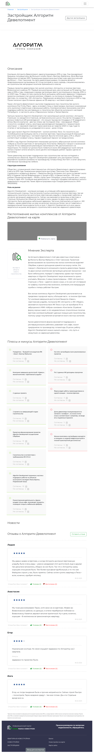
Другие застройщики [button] (76, 18)
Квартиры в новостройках (18, 738)
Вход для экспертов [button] (35, 750)
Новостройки (13, 742)
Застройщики (13, 745)
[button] (43, 36)
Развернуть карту (47, 239)
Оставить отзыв (78, 534)
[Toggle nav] (85, 3)
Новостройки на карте (57, 742)
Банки (51, 738)
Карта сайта (53, 745)
